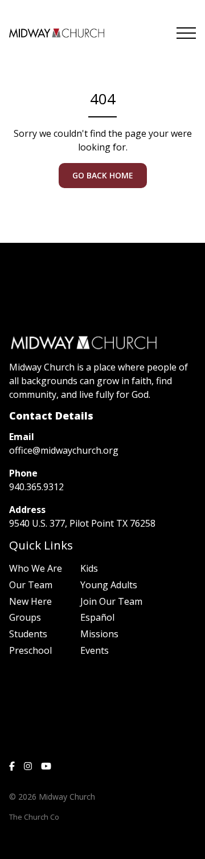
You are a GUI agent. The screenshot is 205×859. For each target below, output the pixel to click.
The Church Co (34, 817)
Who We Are (35, 568)
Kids (89, 568)
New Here (30, 601)
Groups (25, 617)
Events (94, 650)
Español (97, 617)
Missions (99, 634)
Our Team (30, 585)
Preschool (30, 650)
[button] (186, 33)
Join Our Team (111, 601)
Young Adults (108, 585)
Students (28, 634)
